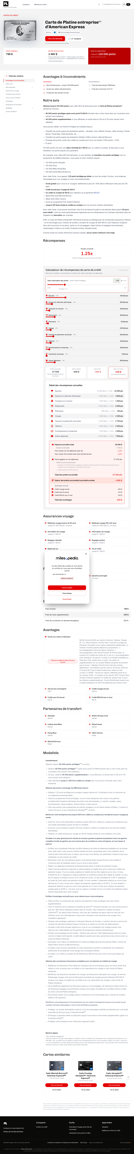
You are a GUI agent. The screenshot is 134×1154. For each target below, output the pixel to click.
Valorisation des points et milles (79, 1133)
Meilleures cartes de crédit (111, 1130)
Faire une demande (55, 39)
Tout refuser (67, 593)
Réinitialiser (124, 270)
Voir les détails (56, 1090)
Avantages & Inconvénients (15, 80)
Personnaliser (67, 599)
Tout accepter (67, 588)
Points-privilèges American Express (70, 32)
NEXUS (96, 193)
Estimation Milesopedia (56, 61)
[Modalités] (32, 108)
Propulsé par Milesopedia (13, 1131)
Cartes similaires (11, 111)
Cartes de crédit (10, 15)
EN (124, 4)
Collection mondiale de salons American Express (63, 661)
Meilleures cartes (40, 4)
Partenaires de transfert (14, 104)
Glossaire (105, 1127)
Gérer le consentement (96, 1142)
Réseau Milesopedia (26, 1149)
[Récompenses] (32, 87)
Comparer (25, 4)
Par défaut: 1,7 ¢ (63, 289)
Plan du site (83, 1142)
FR (128, 4)
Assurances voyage (12, 91)
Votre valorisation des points (66, 280)
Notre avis (9, 84)
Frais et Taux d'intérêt (13, 98)
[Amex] (55, 32)
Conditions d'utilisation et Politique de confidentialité (62, 1142)
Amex (49, 32)
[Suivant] (128, 1077)
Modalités (9, 108)
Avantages (9, 101)
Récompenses (10, 87)
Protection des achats (13, 94)
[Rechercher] (99, 4)
